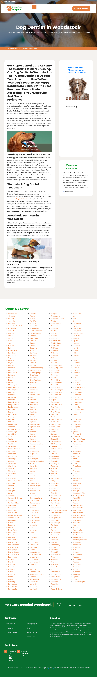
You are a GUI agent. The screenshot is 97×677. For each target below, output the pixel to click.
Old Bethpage (56, 441)
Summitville (77, 424)
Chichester (12, 464)
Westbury (76, 535)
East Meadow (13, 540)
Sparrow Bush (78, 400)
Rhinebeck (55, 550)
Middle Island (56, 341)
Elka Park (11, 564)
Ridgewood (55, 559)
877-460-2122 (9, 2)
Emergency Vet (32, 624)
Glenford (33, 363)
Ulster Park (77, 451)
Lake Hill (33, 515)
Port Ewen (54, 505)
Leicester (33, 535)
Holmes (32, 434)
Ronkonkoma (56, 579)
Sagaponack (77, 326)
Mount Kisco (55, 380)
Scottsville (76, 346)
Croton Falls (12, 513)
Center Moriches (14, 449)
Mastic (53, 321)
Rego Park (55, 542)
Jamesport (33, 488)
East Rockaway (13, 554)
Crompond (12, 508)
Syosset (75, 432)
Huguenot (33, 454)
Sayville (75, 341)
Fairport (11, 579)
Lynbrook (33, 564)
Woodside (76, 567)
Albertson (11, 316)
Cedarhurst (12, 446)
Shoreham (76, 363)
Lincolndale (34, 542)
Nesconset (55, 402)
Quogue (54, 537)
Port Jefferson (56, 508)
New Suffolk (55, 409)
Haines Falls (34, 390)
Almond (11, 318)
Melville (54, 333)
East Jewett (12, 537)
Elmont (10, 572)
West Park (76, 525)
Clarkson (11, 471)
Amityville (11, 323)
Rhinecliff (54, 552)
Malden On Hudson (36, 574)
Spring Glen (77, 407)
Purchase (54, 525)
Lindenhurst (34, 545)
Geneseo (33, 346)
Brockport (12, 409)
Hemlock (33, 407)
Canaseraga (12, 432)
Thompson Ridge (79, 439)
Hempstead (34, 409)
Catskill (10, 444)
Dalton (10, 523)
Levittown (33, 537)
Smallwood (76, 370)
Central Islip (12, 456)
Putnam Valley (56, 532)
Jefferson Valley (35, 491)
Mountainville (56, 395)
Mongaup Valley (57, 368)
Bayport (11, 358)
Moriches (54, 377)
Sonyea (75, 377)
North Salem (55, 427)
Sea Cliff (75, 348)
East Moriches (13, 542)
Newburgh (55, 417)
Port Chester (55, 503)
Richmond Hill (56, 554)
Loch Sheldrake (35, 554)
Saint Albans (77, 328)
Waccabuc (76, 476)
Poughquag (55, 520)
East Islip (11, 535)
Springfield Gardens (80, 409)
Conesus (11, 486)
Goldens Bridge (35, 370)
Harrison (33, 400)
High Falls (33, 419)
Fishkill (32, 318)
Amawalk (11, 321)
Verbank (76, 468)
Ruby (74, 316)
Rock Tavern (55, 572)
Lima (31, 540)
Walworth (76, 488)
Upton (75, 459)
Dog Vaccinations (10, 632)
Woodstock (14, 48)
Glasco (32, 350)
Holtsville (33, 436)
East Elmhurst (13, 532)
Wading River (77, 478)
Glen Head (33, 355)
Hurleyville (33, 466)
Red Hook (54, 540)
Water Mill (76, 498)
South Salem (77, 392)
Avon (10, 343)
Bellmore (11, 375)
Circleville (11, 468)
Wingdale (76, 552)
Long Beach (34, 559)
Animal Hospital (10, 624)
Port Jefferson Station (59, 510)
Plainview (54, 491)
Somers (75, 375)
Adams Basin (12, 314)
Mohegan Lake (56, 365)
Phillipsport (55, 483)
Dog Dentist (8, 628)
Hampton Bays (35, 395)
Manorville (33, 584)
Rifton (53, 562)
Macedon (33, 567)
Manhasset (34, 582)
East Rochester (13, 552)
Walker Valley (77, 483)
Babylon (11, 346)
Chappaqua (12, 459)
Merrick (54, 338)
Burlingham (12, 424)
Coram (10, 493)
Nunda (53, 432)
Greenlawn (33, 382)
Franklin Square (35, 333)
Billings (10, 382)
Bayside (11, 360)
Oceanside (54, 439)
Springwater (77, 412)
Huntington (34, 459)
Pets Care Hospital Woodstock (28, 604)
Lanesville (33, 525)
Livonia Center (35, 552)
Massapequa (55, 316)
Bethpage (11, 380)
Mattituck (54, 326)
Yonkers (76, 579)
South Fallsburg (78, 385)
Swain (75, 429)
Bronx (10, 412)
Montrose (54, 375)
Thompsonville (78, 441)
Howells (32, 449)
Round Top (77, 314)
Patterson (54, 466)
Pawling (54, 468)
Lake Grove (34, 513)
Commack (11, 483)
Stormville (76, 422)
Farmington (12, 586)
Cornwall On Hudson (15, 498)
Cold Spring (12, 478)
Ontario (54, 446)
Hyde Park (33, 468)
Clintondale (12, 473)
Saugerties (76, 338)
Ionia (31, 473)
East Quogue (12, 550)
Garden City (34, 338)
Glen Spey (33, 358)
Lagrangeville (34, 510)
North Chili (55, 422)
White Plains (77, 545)
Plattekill (54, 493)
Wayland (76, 500)
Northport (55, 429)
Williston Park (78, 547)
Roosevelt (54, 582)
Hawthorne (34, 405)
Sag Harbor (77, 323)
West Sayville (77, 530)
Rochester (54, 567)
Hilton (32, 429)
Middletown (55, 346)
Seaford (75, 350)
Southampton (78, 395)
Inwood (32, 471)
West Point (76, 527)
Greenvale (33, 385)
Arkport (11, 331)
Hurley (32, 464)
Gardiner (33, 341)
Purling (53, 530)
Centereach (12, 451)
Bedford (11, 370)
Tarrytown (76, 436)
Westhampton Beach (80, 540)
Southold (76, 397)
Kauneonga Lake (36, 498)
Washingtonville (78, 495)
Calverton (11, 427)
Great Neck (34, 375)
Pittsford (54, 488)
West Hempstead (79, 515)
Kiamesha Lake (35, 503)
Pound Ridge (55, 523)
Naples (53, 400)
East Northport (13, 545)
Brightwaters (13, 407)
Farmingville (12, 589)
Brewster (11, 400)
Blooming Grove (14, 385)
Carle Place (12, 434)
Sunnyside (76, 427)
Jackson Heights (35, 486)
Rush (74, 318)
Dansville (11, 525)
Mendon (54, 336)
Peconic (54, 471)
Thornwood (77, 444)
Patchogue (55, 464)
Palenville (54, 461)
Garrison (33, 343)
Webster (76, 503)
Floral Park (33, 321)
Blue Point (12, 392)
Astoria (10, 336)
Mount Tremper (57, 390)
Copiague (11, 491)
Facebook (51, 669)
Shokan (75, 360)
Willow (75, 550)
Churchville (12, 466)
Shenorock (76, 355)
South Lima (77, 390)
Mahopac (33, 569)
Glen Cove (33, 353)
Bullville (11, 422)
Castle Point (12, 441)
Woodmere (77, 562)
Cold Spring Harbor (15, 481)
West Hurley (77, 520)
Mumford (54, 397)
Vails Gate (76, 461)
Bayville (11, 363)
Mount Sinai (55, 387)
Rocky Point (55, 577)
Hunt (31, 456)
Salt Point (76, 336)
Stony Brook (77, 419)
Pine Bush (54, 486)
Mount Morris (56, 385)
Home (6, 48)
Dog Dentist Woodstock (28, 48)
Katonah (33, 495)
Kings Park (33, 505)
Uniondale (76, 456)
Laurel (32, 527)
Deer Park (11, 527)
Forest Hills (34, 326)
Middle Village (56, 343)
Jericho (32, 493)
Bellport (11, 377)
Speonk (75, 405)
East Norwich (13, 547)
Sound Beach (77, 380)
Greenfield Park (35, 380)
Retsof (53, 547)
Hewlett (32, 414)
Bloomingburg (13, 387)
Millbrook (54, 350)
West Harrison (78, 513)
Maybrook (55, 328)
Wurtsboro (77, 572)
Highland (33, 422)
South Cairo (77, 382)
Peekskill (54, 473)
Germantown (34, 348)
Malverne (33, 577)
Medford (54, 331)
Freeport (33, 336)
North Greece (56, 424)
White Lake (77, 542)
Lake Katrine (34, 518)
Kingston (33, 508)
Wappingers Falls (79, 493)
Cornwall (11, 495)
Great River (34, 377)
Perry (53, 481)
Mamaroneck (34, 579)
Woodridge (77, 564)
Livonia (32, 550)
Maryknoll (33, 589)
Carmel (10, 436)
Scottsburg (77, 343)
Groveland (33, 387)
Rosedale (54, 584)
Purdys (53, 527)
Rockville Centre (57, 574)
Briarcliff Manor (14, 402)
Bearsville (11, 368)
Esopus (10, 577)
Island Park (34, 476)
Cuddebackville (13, 518)
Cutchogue (12, 520)
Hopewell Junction (36, 444)
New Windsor (56, 412)
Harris (32, 397)
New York (54, 414)
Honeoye (33, 439)
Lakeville (33, 523)
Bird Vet (30, 628)
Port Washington (57, 513)
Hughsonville (34, 451)
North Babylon (56, 419)
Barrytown (12, 353)
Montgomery (56, 370)
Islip (31, 481)
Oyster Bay (55, 456)
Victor (75, 473)
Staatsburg (77, 414)
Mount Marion (56, 382)
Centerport (12, 454)
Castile (10, 439)
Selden (75, 353)
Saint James (77, 331)
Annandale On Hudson (16, 326)
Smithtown (76, 373)
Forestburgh (34, 328)
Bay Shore (12, 355)
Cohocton (11, 476)
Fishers (32, 316)
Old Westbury (56, 444)
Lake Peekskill (35, 520)
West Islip (76, 523)
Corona (11, 500)
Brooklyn (11, 417)
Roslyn (53, 586)
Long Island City (35, 562)
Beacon (11, 365)
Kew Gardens (34, 500)
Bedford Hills (12, 373)
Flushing (33, 323)
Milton (53, 358)
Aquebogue (12, 328)
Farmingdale (12, 584)
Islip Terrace (34, 483)
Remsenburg (55, 545)
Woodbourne (77, 554)
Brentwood (12, 397)
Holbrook (33, 432)
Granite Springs (35, 373)
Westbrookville (78, 532)
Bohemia (11, 395)
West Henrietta (78, 518)
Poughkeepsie (56, 518)
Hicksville (33, 417)
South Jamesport (79, 387)
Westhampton (78, 537)
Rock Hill (54, 569)
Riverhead (54, 564)
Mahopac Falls (35, 572)
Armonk (11, 333)
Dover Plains (12, 530)
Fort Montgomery (36, 331)
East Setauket (13, 557)
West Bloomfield (78, 508)
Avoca (10, 341)
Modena (54, 363)
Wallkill (75, 486)
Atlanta (10, 338)
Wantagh (76, 491)
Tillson (75, 446)
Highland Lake (35, 424)
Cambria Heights (14, 429)
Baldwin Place (13, 350)
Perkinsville (55, 478)
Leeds (32, 532)
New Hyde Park (56, 405)
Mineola (54, 360)
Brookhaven (12, 414)
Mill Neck (54, 348)
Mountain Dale (56, 392)
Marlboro (33, 586)
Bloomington (13, 390)
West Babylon (78, 505)
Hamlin (32, 392)
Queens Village (56, 535)
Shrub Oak (76, 365)
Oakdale (54, 434)
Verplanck (76, 471)
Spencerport (77, 402)
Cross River (12, 510)
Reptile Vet (31, 637)
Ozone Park (55, 459)
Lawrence (33, 530)
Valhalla (75, 464)
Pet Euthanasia (32, 632)
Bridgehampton (14, 405)
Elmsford (11, 574)
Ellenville (11, 567)
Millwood (54, 355)
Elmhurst (11, 569)
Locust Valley (34, 557)
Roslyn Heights (56, 589)
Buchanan (11, 419)
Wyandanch (77, 574)
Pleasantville (55, 498)
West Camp (77, 510)
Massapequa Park (57, 318)
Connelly (11, 488)
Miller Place (55, 353)
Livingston (33, 547)
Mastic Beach (56, 323)
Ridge (53, 557)
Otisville (54, 454)
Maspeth (54, 314)
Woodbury (76, 557)
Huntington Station (37, 461)
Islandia (32, 478)
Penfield (54, 476)
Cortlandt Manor (14, 503)
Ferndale (33, 314)
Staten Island (77, 417)
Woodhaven (77, 559)
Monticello (55, 373)
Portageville (55, 515)
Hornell (32, 446)
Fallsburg (11, 582)
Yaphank (76, 577)
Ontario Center (56, 449)
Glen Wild (33, 360)
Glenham (33, 365)
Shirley (75, 358)
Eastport (11, 559)
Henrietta (33, 412)
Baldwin (11, 348)
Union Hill (76, 454)
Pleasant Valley (56, 495)
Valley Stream (77, 466)
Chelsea (11, 461)
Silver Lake (76, 368)
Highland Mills (35, 427)
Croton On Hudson (15, 515)
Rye (74, 321)
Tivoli (75, 449)
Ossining (54, 451)
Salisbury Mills (78, 333)
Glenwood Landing (36, 368)
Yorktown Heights (79, 582)
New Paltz (54, 407)
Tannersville (77, 434)
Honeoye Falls (35, 441)
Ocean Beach (55, 436)
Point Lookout (56, 500)
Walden (75, 481)
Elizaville (11, 562)
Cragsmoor (12, 505)
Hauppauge (34, 402)
